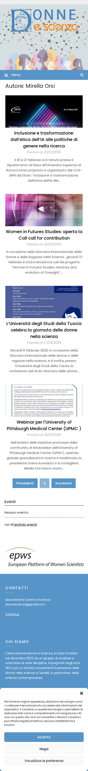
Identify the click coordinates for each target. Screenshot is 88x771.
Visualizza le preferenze (44, 761)
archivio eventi (25, 524)
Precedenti (25, 483)
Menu (16, 74)
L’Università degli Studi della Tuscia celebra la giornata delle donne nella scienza (44, 329)
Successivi (63, 483)
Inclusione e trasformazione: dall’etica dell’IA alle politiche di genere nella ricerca (44, 139)
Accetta (44, 737)
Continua (12, 614)
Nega (44, 749)
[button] (81, 693)
